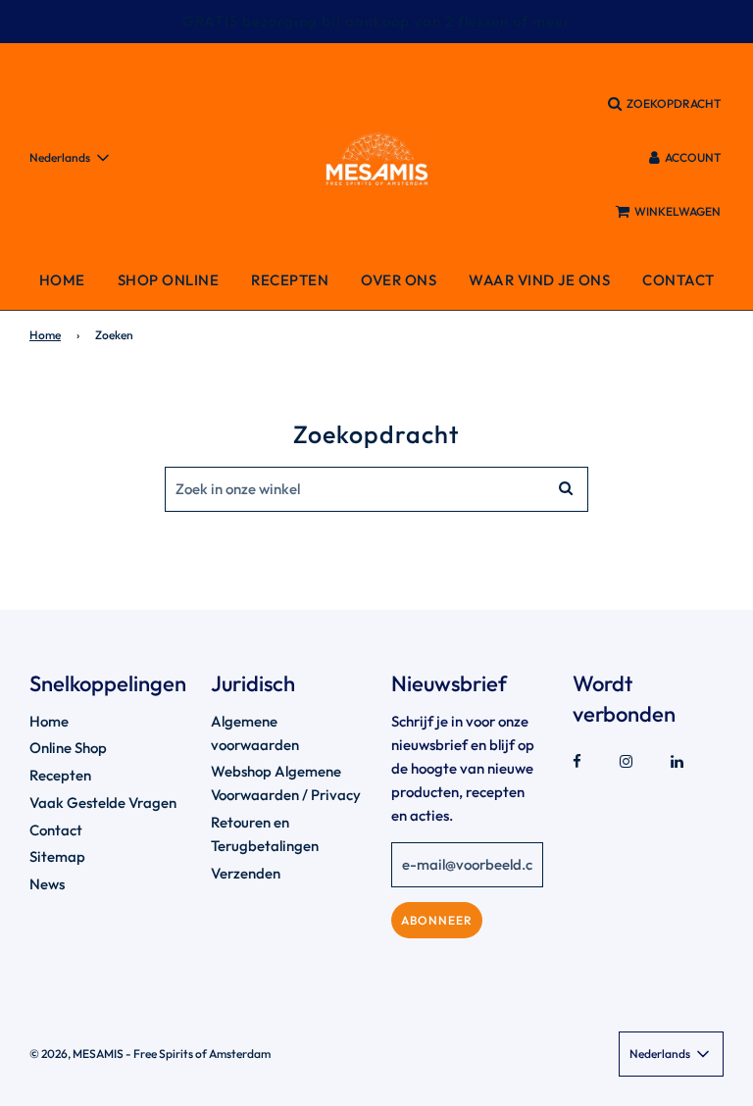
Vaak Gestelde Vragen (102, 802)
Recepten (289, 280)
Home (62, 280)
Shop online (169, 280)
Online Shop (68, 747)
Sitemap (57, 856)
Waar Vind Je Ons (539, 280)
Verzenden (245, 873)
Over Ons (398, 280)
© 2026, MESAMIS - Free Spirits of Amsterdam (150, 1053)
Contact (678, 280)
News (47, 884)
